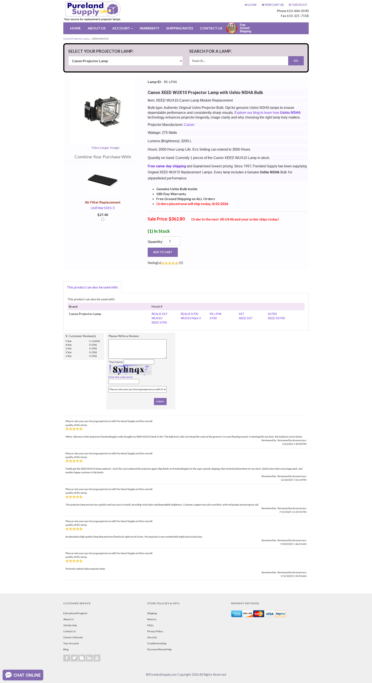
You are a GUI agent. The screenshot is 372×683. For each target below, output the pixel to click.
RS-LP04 (215, 314)
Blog (65, 649)
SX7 (241, 314)
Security (152, 637)
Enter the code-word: (120, 377)
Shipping (152, 613)
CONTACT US (211, 28)
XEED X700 (159, 322)
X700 (213, 318)
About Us (68, 619)
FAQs (150, 625)
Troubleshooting (156, 643)
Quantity (155, 241)
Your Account (71, 643)
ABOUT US (96, 28)
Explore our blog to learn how (267, 112)
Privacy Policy (155, 631)
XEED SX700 (276, 318)
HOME (75, 28)
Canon (189, 124)
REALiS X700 (189, 314)
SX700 (272, 314)
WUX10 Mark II (191, 318)
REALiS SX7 (159, 314)
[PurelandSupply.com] (112, 11)
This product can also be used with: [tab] (92, 287)
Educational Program (75, 613)
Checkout (299, 4)
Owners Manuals (73, 637)
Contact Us (69, 631)
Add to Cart (162, 252)
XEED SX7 (245, 318)
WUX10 (157, 318)
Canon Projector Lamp (76, 38)
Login (252, 4)
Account (121, 28)
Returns (152, 619)
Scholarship (70, 625)
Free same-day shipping (167, 166)
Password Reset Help (159, 649)
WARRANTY (149, 28)
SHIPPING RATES (179, 28)
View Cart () (274, 4)
